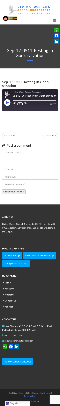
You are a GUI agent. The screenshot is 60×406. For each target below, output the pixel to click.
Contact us (10, 300)
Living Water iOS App (16, 263)
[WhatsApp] (56, 30)
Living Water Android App (39, 255)
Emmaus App (12, 255)
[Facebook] (56, 36)
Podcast (9, 306)
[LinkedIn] (56, 42)
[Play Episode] (7, 102)
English (13, 403)
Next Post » (50, 135)
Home (8, 282)
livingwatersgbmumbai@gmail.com (19, 341)
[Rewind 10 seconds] (14, 104)
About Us (9, 288)
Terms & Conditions (30, 401)
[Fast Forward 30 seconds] (25, 104)
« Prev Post (9, 135)
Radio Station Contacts (18, 361)
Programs (9, 294)
